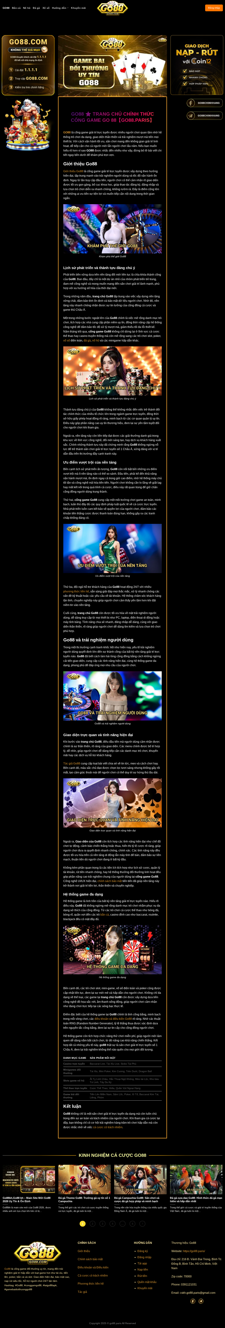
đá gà (87, 340)
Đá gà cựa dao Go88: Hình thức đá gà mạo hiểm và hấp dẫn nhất (196, 1200)
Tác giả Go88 (71, 763)
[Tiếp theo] (142, 1224)
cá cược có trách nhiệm (107, 1127)
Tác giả (82, 1291)
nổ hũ (95, 340)
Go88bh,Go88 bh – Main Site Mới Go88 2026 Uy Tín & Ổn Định (26, 1200)
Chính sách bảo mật (90, 1259)
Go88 (7, 1268)
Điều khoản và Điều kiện (93, 1267)
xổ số (66, 340)
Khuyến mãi (78, 8)
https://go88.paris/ (194, 1251)
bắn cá (104, 914)
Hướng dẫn (59, 8)
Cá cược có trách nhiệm (93, 1275)
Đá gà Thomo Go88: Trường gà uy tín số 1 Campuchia (84, 1200)
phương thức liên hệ (76, 591)
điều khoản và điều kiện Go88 (113, 1018)
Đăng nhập (214, 8)
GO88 (6, 8)
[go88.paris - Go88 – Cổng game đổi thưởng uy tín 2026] (112, 8)
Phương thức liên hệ (91, 1283)
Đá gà (36, 8)
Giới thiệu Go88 (73, 171)
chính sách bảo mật (110, 881)
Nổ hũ (26, 8)
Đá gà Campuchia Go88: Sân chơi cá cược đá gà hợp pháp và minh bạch (136, 1200)
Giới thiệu (84, 1251)
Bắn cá (16, 8)
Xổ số (46, 8)
